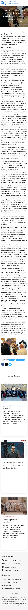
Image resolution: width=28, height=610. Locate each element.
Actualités (11, 359)
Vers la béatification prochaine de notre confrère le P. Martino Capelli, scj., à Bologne (13, 465)
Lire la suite (13, 423)
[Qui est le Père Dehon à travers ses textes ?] (14, 392)
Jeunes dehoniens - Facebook (12, 588)
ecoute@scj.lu (14, 593)
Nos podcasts (7, 585)
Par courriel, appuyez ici (10, 567)
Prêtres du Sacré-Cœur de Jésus (13, 560)
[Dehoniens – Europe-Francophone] (10, 3)
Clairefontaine (10, 516)
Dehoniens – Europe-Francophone (13, 579)
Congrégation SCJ (20, 359)
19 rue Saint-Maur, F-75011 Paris (13, 564)
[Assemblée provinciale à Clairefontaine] (14, 506)
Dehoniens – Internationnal (11, 582)
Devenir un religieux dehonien (12, 570)
